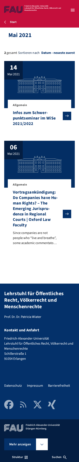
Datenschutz (13, 385)
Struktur (17, 457)
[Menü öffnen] (72, 10)
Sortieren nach (29, 52)
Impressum (35, 385)
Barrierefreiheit (59, 385)
